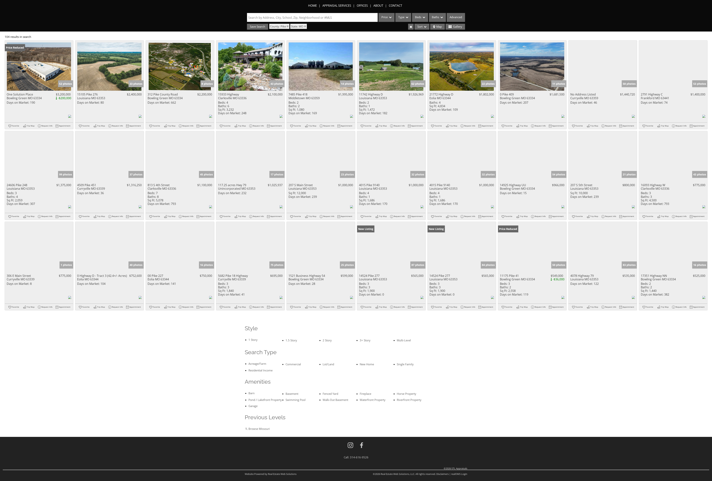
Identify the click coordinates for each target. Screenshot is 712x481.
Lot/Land (328, 364)
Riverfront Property (409, 400)
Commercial (293, 364)
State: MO (297, 26)
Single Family (405, 364)
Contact (395, 6)
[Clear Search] (411, 27)
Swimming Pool (296, 400)
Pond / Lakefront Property (265, 400)
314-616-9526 (359, 457)
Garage (253, 406)
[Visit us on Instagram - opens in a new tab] (350, 445)
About (378, 6)
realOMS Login (459, 474)
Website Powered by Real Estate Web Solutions (270, 474)
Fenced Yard (330, 394)
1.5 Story (291, 340)
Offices (362, 6)
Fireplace (365, 394)
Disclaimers (442, 474)
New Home (367, 364)
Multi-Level (404, 340)
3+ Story (365, 340)
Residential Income (260, 370)
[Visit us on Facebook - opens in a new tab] (361, 445)
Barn (251, 393)
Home (312, 6)
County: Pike (278, 26)
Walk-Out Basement (335, 400)
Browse (259, 429)
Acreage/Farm (257, 363)
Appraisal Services (336, 6)
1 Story (253, 340)
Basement (292, 394)
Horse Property (406, 394)
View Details (39, 66)
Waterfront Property (372, 400)
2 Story (327, 340)
